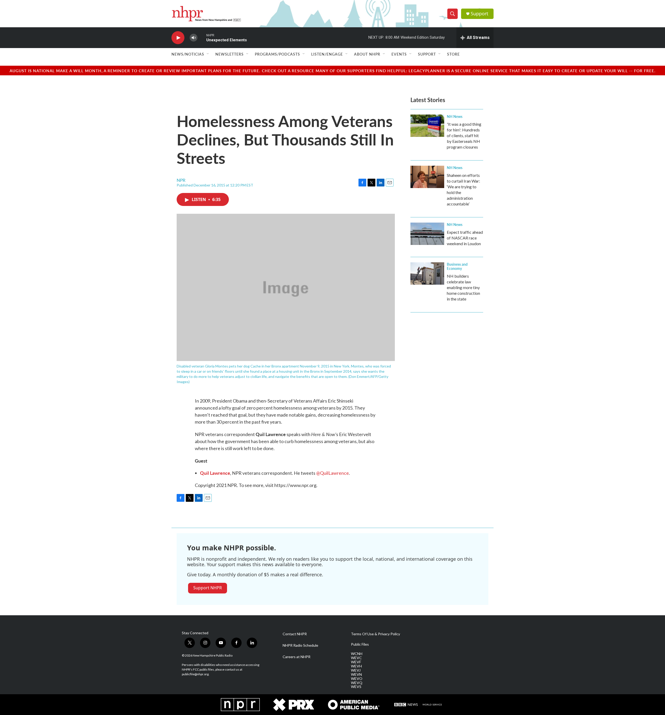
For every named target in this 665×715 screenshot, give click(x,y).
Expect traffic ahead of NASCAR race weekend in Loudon (465, 238)
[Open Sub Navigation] (208, 54)
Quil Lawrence (215, 473)
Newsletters (229, 54)
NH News (454, 116)
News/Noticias (187, 54)
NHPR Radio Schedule (300, 645)
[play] (178, 38)
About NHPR (367, 54)
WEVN (356, 674)
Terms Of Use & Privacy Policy (375, 634)
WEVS (356, 687)
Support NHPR (207, 588)
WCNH (356, 654)
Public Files (360, 644)
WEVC (356, 658)
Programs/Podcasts (277, 54)
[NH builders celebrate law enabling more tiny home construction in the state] (427, 273)
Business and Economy (457, 266)
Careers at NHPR (296, 657)
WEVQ (356, 683)
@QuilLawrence (332, 473)
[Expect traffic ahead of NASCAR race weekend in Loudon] (427, 234)
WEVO (356, 679)
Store (453, 54)
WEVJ (356, 670)
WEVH (356, 666)
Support (479, 13)
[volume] (193, 38)
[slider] (202, 37)
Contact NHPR (295, 634)
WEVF (356, 662)
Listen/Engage (327, 54)
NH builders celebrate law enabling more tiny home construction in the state (463, 287)
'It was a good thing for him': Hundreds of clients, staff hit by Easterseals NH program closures (464, 135)
